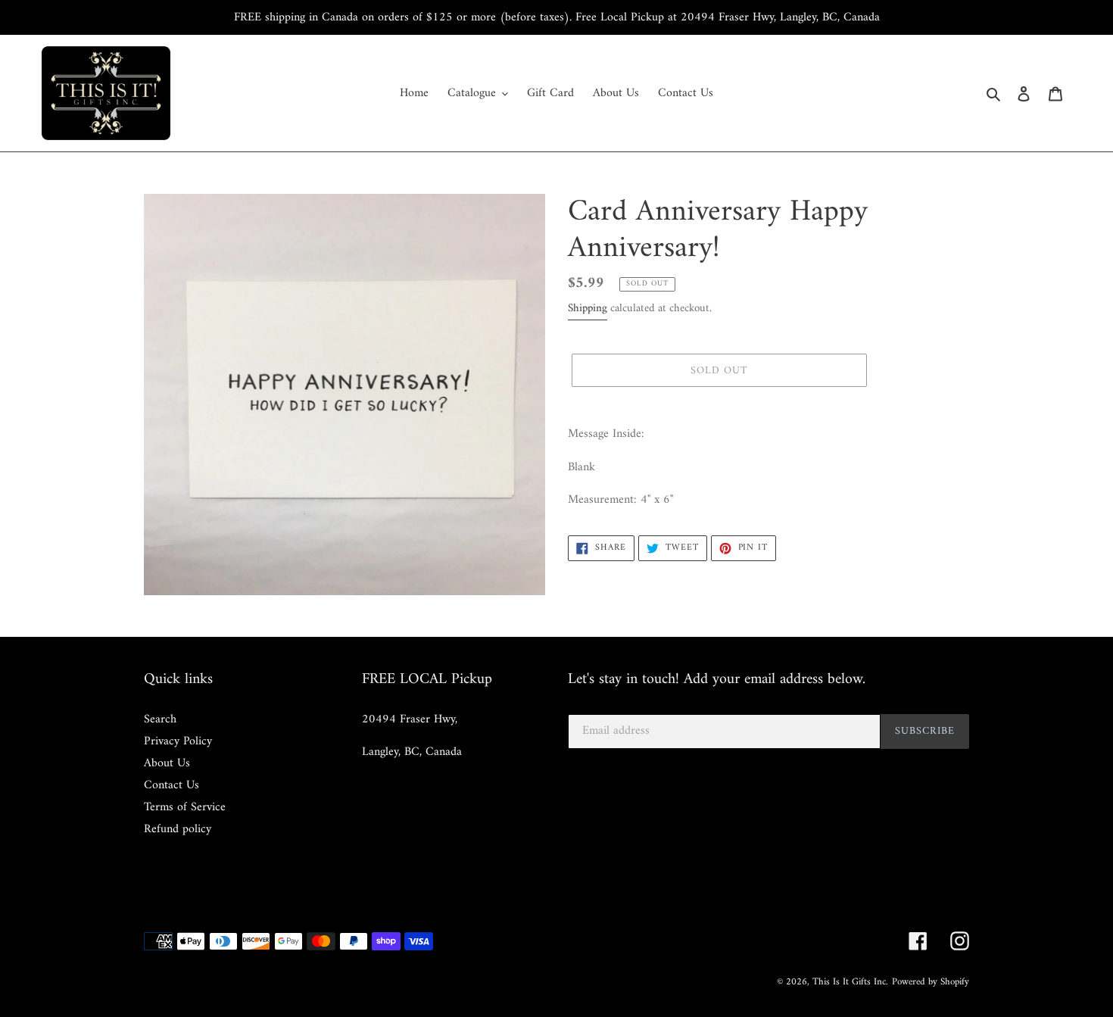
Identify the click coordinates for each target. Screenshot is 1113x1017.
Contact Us (171, 785)
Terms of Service (185, 807)
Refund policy (177, 829)
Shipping (587, 308)
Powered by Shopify (930, 981)
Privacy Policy (178, 741)
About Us (167, 763)
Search (160, 719)
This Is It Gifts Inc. (850, 981)
